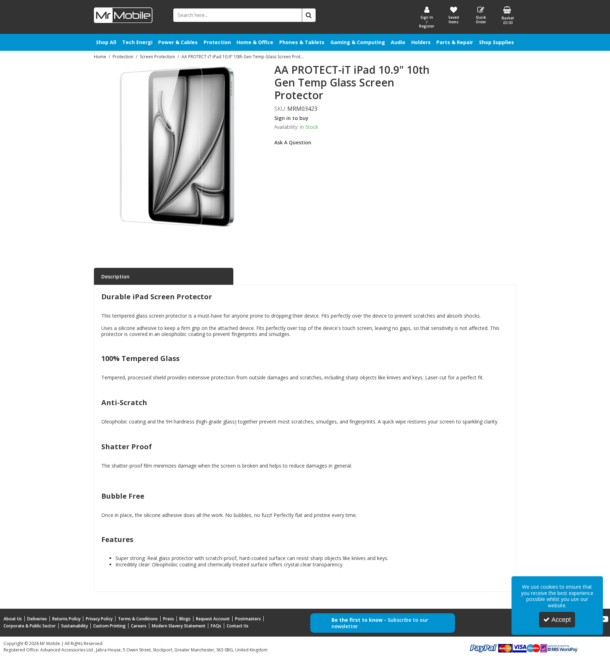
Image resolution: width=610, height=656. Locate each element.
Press (168, 618)
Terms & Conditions (138, 618)
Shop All (106, 42)
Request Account (213, 618)
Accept (561, 619)
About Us (13, 618)
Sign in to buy (291, 118)
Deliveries (37, 618)
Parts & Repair (454, 42)
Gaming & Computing (357, 42)
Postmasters (248, 618)
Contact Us (238, 625)
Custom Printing (109, 625)
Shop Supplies (496, 42)
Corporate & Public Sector (30, 625)
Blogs (185, 618)
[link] (169, 239)
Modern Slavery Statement (178, 625)
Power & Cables (178, 42)
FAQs (216, 625)
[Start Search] (309, 15)
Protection (217, 42)
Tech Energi (137, 42)
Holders (421, 42)
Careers (138, 625)
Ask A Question (292, 142)
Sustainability (74, 625)
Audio (398, 42)
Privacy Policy (99, 618)
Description (115, 276)
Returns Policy (66, 618)
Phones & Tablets (301, 42)
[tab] (163, 276)
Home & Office (255, 42)
